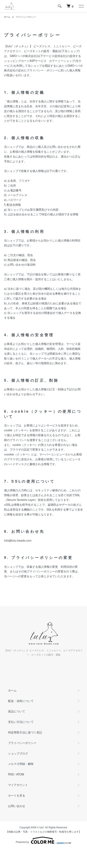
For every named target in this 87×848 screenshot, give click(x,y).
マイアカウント (18, 785)
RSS (11, 774)
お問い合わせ (16, 806)
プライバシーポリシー (22, 743)
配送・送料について (21, 701)
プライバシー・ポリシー (42, 70)
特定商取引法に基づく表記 (25, 732)
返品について (16, 711)
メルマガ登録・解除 (21, 764)
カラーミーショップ (62, 61)
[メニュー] (81, 6)
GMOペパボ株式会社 (23, 56)
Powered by (22, 842)
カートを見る (16, 795)
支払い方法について (21, 722)
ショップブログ (18, 753)
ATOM (20, 774)
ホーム (7, 16)
